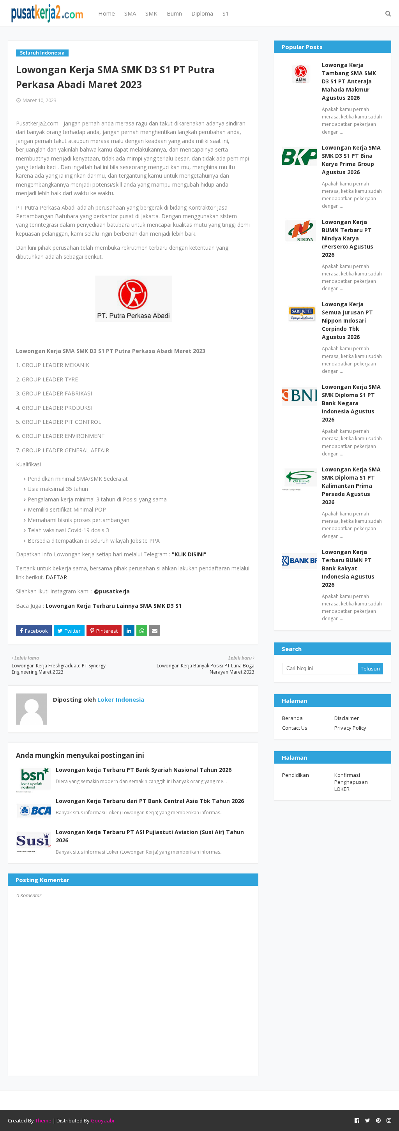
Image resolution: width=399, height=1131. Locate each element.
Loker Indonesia (120, 699)
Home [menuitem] (106, 13)
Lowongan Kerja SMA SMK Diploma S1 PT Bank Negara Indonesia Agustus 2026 (351, 403)
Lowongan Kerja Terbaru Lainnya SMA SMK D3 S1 (114, 605)
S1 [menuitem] (225, 13)
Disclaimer (346, 718)
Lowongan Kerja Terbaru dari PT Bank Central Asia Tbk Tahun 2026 (150, 801)
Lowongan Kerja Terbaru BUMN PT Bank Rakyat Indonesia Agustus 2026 (348, 568)
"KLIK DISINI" (189, 554)
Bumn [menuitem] (174, 13)
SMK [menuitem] (151, 13)
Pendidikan (295, 774)
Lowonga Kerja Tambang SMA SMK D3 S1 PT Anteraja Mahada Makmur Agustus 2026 (349, 81)
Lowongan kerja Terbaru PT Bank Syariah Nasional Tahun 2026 (143, 769)
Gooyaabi (102, 1120)
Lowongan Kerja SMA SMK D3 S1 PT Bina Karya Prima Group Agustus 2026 (351, 160)
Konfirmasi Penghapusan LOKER (351, 781)
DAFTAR (56, 577)
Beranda (292, 718)
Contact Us (294, 727)
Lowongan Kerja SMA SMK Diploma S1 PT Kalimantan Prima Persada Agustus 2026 (351, 486)
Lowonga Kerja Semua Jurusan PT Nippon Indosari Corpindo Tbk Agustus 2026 (347, 320)
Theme (43, 1120)
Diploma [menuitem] (202, 13)
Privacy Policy (350, 727)
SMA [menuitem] (130, 13)
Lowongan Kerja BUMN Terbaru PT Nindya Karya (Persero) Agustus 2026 (347, 238)
